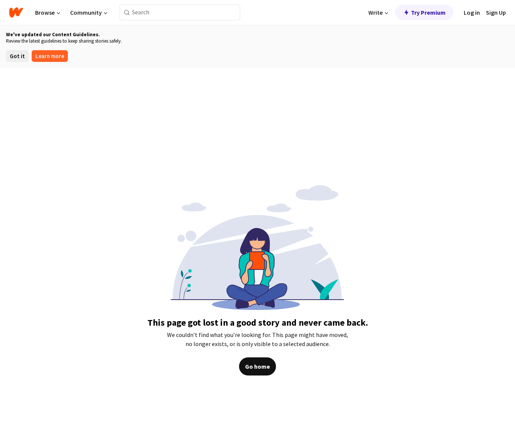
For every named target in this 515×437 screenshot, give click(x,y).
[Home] (16, 12)
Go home (257, 366)
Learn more (49, 56)
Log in (472, 12)
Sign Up (496, 12)
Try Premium (428, 12)
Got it (17, 56)
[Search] (127, 12)
